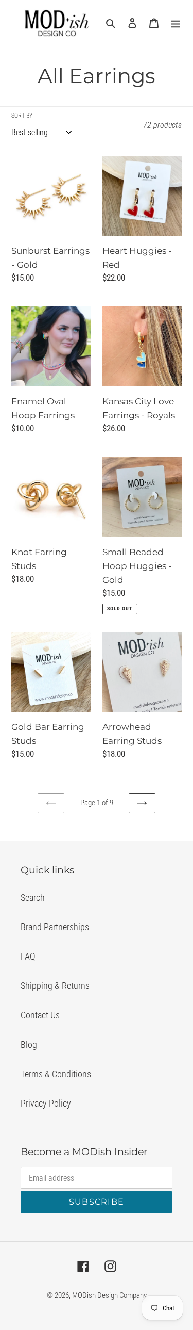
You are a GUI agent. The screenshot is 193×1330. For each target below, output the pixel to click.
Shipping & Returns (55, 985)
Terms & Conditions (56, 1073)
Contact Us (40, 1015)
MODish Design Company (109, 1295)
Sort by (21, 115)
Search (33, 897)
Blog (29, 1044)
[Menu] (175, 22)
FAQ (28, 956)
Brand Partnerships (55, 926)
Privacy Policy (46, 1103)
